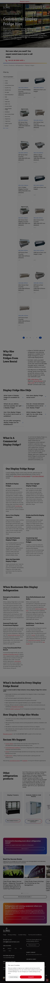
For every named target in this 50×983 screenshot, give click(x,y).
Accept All (31, 977)
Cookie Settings (14, 977)
